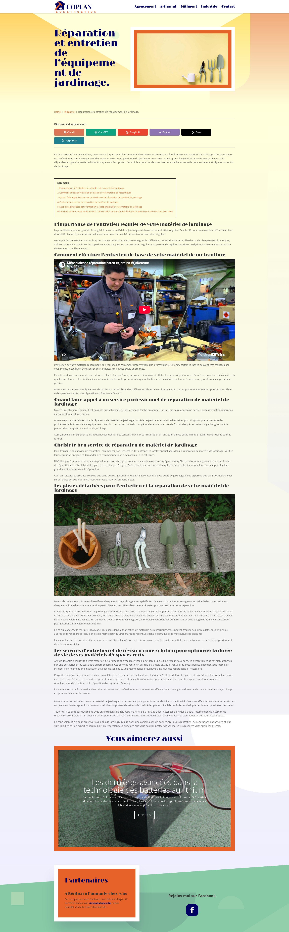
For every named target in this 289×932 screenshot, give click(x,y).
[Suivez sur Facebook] (192, 910)
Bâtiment (188, 7)
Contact (228, 7)
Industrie (209, 7)
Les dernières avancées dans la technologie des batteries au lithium (144, 786)
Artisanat (168, 7)
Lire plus (144, 814)
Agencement (145, 7)
